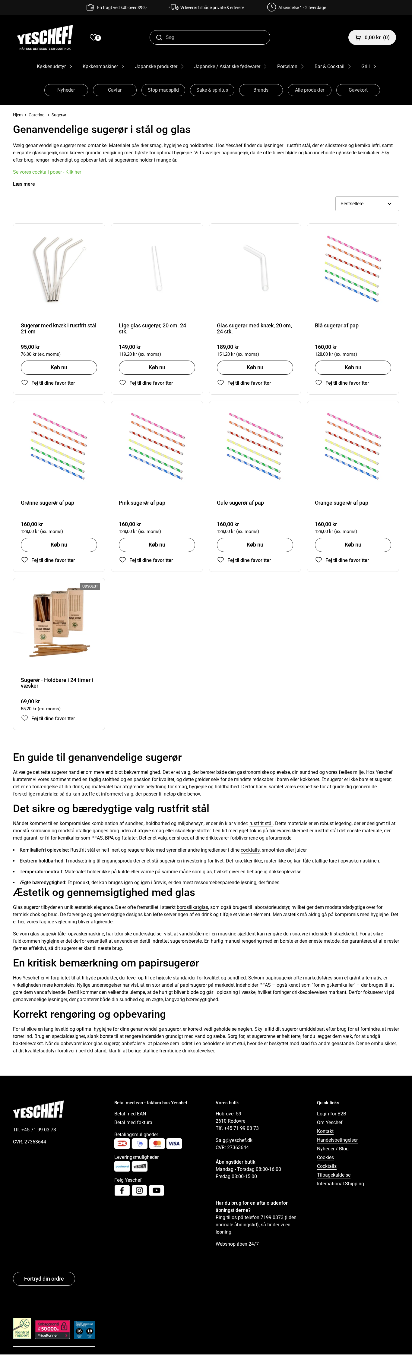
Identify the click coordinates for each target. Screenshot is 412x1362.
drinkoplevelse (197, 1051)
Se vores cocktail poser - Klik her (47, 172)
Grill (365, 66)
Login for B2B (331, 1114)
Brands (260, 90)
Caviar (115, 90)
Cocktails (327, 1166)
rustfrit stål (261, 823)
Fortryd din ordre (44, 1278)
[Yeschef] (45, 37)
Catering (37, 114)
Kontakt (325, 1131)
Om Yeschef (330, 1122)
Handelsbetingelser (337, 1140)
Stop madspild (163, 90)
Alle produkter (309, 90)
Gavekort (358, 90)
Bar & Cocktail (329, 66)
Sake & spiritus (212, 90)
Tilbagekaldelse (333, 1175)
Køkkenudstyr (51, 66)
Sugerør (59, 114)
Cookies (325, 1157)
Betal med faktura (133, 1122)
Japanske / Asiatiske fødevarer (227, 66)
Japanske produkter (156, 66)
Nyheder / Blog (333, 1149)
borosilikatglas (192, 907)
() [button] (377, 37)
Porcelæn (287, 66)
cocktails (250, 850)
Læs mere (24, 184)
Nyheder (66, 90)
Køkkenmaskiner (100, 66)
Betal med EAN (130, 1114)
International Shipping (340, 1184)
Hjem (18, 114)
